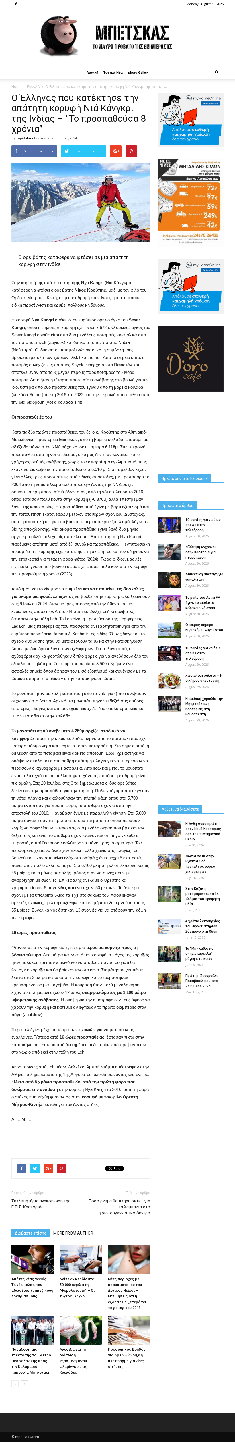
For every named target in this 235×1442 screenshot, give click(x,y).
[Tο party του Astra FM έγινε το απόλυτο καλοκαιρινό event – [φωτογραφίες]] (169, 603)
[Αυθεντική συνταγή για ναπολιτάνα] (169, 580)
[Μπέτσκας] (117, 37)
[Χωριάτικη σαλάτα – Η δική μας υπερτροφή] (169, 681)
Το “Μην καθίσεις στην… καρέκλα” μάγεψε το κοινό (199, 953)
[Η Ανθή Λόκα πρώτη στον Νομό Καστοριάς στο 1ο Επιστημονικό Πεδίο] (169, 829)
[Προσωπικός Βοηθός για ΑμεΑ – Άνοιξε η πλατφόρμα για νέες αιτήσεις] (129, 1330)
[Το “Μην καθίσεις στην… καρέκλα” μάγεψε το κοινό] (169, 954)
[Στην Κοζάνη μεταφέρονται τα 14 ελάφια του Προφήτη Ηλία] (169, 894)
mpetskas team (30, 138)
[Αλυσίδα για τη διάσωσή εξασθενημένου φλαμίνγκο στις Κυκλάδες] (81, 1330)
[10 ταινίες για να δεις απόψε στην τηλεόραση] (169, 525)
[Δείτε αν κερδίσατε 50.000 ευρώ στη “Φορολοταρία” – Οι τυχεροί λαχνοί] (81, 1259)
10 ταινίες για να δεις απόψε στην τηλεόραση (203, 525)
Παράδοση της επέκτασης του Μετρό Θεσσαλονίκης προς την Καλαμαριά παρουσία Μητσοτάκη (31, 1360)
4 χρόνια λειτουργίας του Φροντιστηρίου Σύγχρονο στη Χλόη (202, 926)
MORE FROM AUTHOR (73, 1233)
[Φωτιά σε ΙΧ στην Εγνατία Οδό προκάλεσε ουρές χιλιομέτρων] (169, 861)
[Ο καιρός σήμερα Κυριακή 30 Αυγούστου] (169, 630)
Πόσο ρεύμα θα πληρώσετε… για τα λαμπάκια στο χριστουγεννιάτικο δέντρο (119, 1207)
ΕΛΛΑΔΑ (33, 86)
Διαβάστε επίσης (30, 1233)
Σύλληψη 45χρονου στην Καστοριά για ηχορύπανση (201, 552)
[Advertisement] (81, 1139)
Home (16, 86)
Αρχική (92, 72)
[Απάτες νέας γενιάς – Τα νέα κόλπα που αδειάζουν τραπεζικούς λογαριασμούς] (32, 1259)
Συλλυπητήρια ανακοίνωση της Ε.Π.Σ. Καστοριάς (40, 1204)
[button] (217, 72)
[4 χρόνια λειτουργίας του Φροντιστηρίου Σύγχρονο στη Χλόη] (169, 926)
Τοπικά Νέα (113, 72)
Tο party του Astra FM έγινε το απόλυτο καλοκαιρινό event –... (203, 603)
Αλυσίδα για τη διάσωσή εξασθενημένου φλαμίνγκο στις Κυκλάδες (73, 1360)
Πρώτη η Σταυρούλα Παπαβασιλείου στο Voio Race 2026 (201, 981)
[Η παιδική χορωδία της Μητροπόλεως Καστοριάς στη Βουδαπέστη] (169, 704)
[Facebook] (15, 4)
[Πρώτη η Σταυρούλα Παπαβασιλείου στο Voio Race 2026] (169, 981)
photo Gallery (138, 72)
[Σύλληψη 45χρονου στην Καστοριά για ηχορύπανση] (169, 552)
